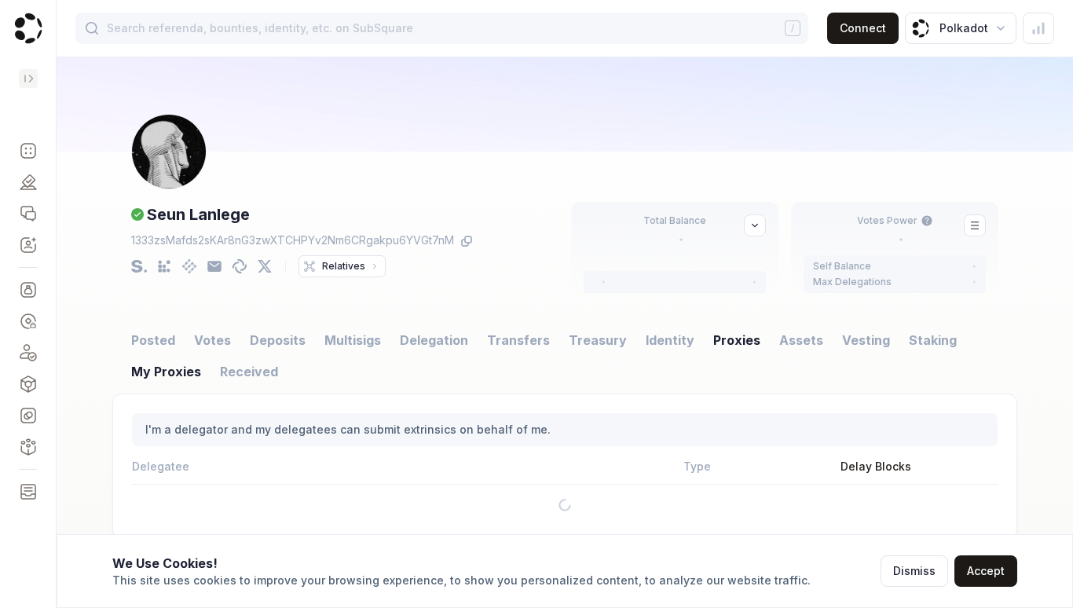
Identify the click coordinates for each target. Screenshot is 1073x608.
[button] (28, 151)
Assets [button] (801, 340)
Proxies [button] (736, 340)
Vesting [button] (866, 340)
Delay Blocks (875, 466)
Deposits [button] (278, 340)
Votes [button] (212, 340)
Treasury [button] (598, 340)
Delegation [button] (434, 340)
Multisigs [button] (352, 340)
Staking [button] (933, 340)
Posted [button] (153, 340)
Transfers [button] (518, 340)
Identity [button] (670, 340)
